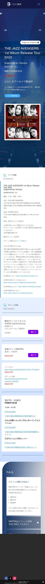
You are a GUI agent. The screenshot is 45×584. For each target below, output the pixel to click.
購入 (32, 332)
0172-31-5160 (10, 442)
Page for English (29, 42)
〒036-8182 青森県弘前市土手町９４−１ (21, 447)
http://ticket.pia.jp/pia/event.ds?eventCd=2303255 (16, 380)
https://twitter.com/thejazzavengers (29, 286)
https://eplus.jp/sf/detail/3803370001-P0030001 (22, 369)
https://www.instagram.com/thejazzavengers (18, 293)
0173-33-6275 (10, 427)
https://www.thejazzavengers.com (27, 276)
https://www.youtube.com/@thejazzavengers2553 (20, 282)
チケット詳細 (19, 241)
